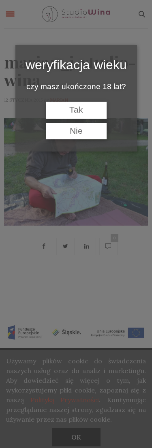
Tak (76, 110)
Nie (76, 131)
